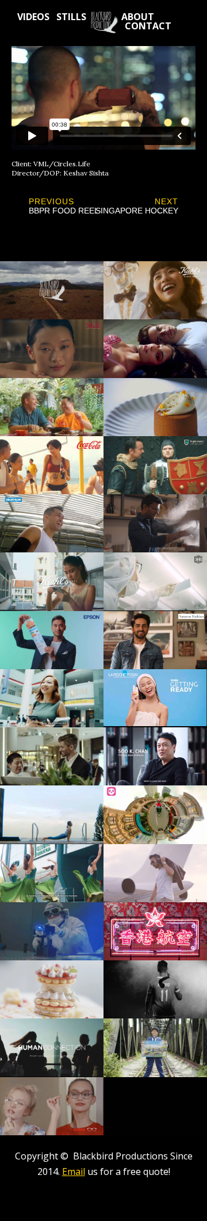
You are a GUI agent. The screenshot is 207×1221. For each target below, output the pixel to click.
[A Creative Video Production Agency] (103, 22)
